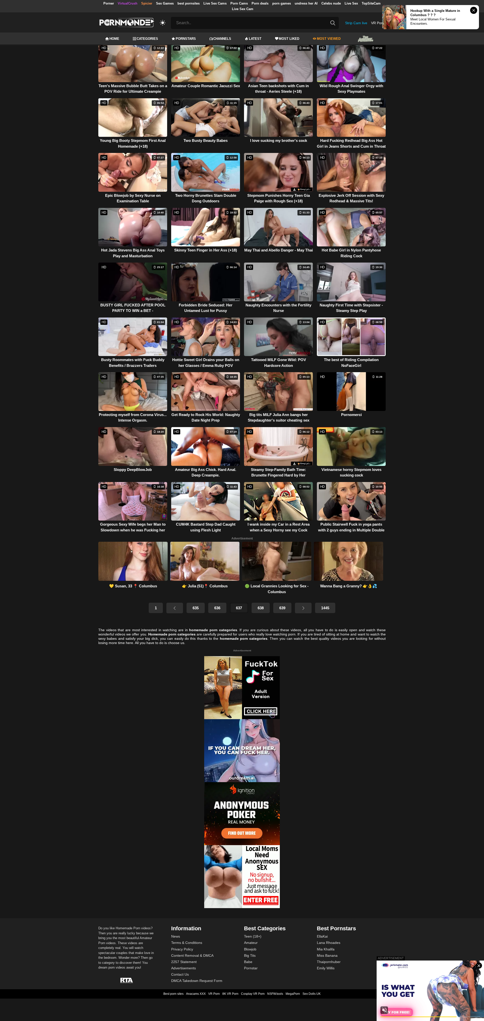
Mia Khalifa (326, 949)
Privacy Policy (182, 949)
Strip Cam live (356, 23)
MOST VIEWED (329, 39)
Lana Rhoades (328, 943)
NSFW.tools (275, 994)
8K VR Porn (230, 994)
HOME (114, 39)
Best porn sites (173, 994)
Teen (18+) (252, 936)
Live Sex (351, 3)
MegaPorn (293, 994)
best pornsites (188, 3)
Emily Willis (326, 968)
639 (282, 608)
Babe (248, 962)
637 (239, 608)
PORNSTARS (186, 39)
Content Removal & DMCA (192, 955)
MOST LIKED (289, 39)
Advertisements (183, 968)
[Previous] (174, 608)
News (175, 936)
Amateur (251, 943)
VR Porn (377, 23)
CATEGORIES (147, 39)
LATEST (255, 39)
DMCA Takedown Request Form (196, 981)
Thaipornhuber (329, 962)
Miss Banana (327, 955)
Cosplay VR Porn (253, 994)
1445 (325, 608)
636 (217, 608)
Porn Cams (239, 3)
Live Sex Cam (242, 9)
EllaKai (322, 936)
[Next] (303, 608)
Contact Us (180, 974)
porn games (281, 3)
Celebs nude (331, 3)
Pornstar (251, 968)
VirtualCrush (127, 3)
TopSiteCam (371, 3)
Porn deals (260, 3)
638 (261, 608)
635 (196, 608)
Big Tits (250, 955)
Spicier (146, 3)
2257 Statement (184, 962)
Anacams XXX (196, 994)
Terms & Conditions (186, 943)
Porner (108, 3)
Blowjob (250, 949)
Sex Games (165, 3)
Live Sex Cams (215, 3)
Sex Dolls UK (311, 994)
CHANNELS (222, 39)
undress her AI (306, 3)
